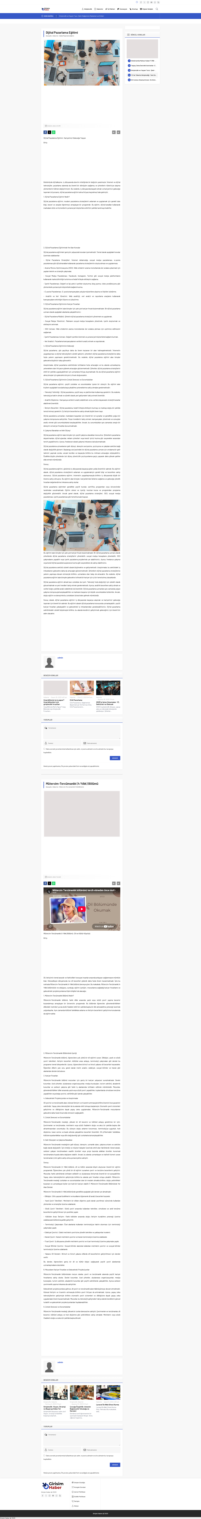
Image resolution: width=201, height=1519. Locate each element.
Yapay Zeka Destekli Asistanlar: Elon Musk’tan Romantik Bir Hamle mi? (143, 65)
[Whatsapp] (155, 2)
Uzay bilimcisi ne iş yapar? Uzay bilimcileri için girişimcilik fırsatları (54, 702)
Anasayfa (49, 36)
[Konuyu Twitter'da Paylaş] (49, 132)
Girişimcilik (47, 1402)
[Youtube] (151, 2)
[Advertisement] (82, 104)
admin (60, 657)
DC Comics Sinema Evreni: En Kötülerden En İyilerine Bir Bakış (143, 80)
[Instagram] (148, 2)
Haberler (55, 36)
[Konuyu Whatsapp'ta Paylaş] (53, 132)
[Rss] (158, 2)
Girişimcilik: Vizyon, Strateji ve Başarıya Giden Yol (55, 1408)
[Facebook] (141, 2)
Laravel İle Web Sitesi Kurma (107, 1405)
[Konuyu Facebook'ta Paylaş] (45, 132)
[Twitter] (144, 2)
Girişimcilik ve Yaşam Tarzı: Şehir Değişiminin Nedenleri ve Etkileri (81, 16)
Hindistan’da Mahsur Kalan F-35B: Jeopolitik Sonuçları (143, 61)
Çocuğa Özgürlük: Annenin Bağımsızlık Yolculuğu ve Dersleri (80, 1409)
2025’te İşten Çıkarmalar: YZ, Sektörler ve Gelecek (107, 703)
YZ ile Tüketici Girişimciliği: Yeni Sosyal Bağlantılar (143, 75)
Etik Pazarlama (76, 700)
